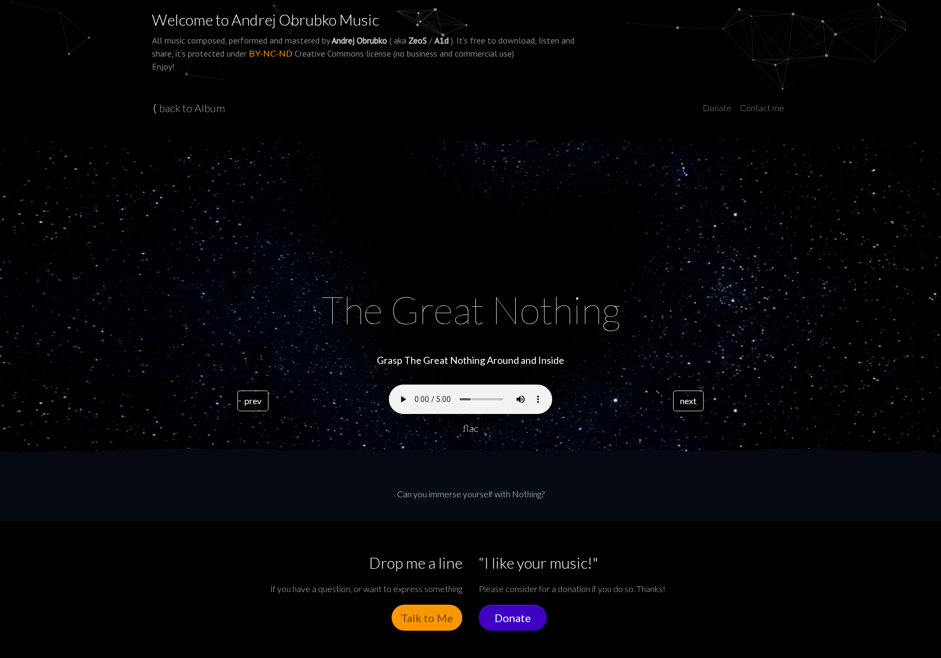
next (688, 400)
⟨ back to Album (188, 107)
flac (470, 428)
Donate (716, 107)
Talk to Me (427, 617)
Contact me (762, 107)
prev (253, 400)
